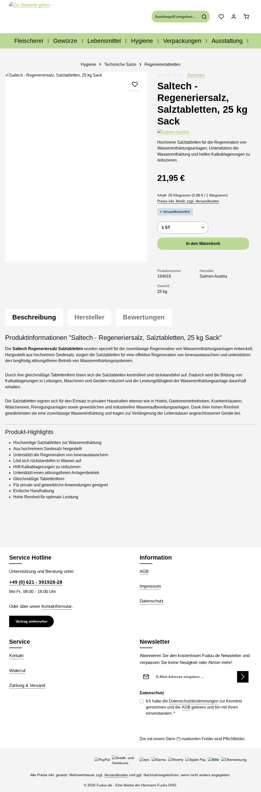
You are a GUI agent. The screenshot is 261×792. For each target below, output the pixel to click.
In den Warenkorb (203, 243)
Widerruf (17, 670)
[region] (76, 167)
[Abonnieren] (243, 677)
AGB (144, 571)
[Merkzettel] (221, 16)
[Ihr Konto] (233, 16)
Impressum (150, 586)
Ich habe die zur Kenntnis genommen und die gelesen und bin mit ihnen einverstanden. (194, 707)
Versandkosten (116, 775)
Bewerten (196, 75)
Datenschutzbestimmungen (193, 701)
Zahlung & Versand (27, 685)
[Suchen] (204, 16)
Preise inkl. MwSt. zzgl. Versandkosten (188, 201)
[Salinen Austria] (173, 132)
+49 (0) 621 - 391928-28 (35, 582)
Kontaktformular (57, 606)
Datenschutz (152, 600)
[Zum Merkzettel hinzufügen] (135, 84)
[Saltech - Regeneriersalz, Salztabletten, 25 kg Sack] (76, 167)
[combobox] (175, 16)
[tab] (34, 317)
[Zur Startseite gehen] (29, 17)
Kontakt (16, 655)
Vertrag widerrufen (31, 621)
